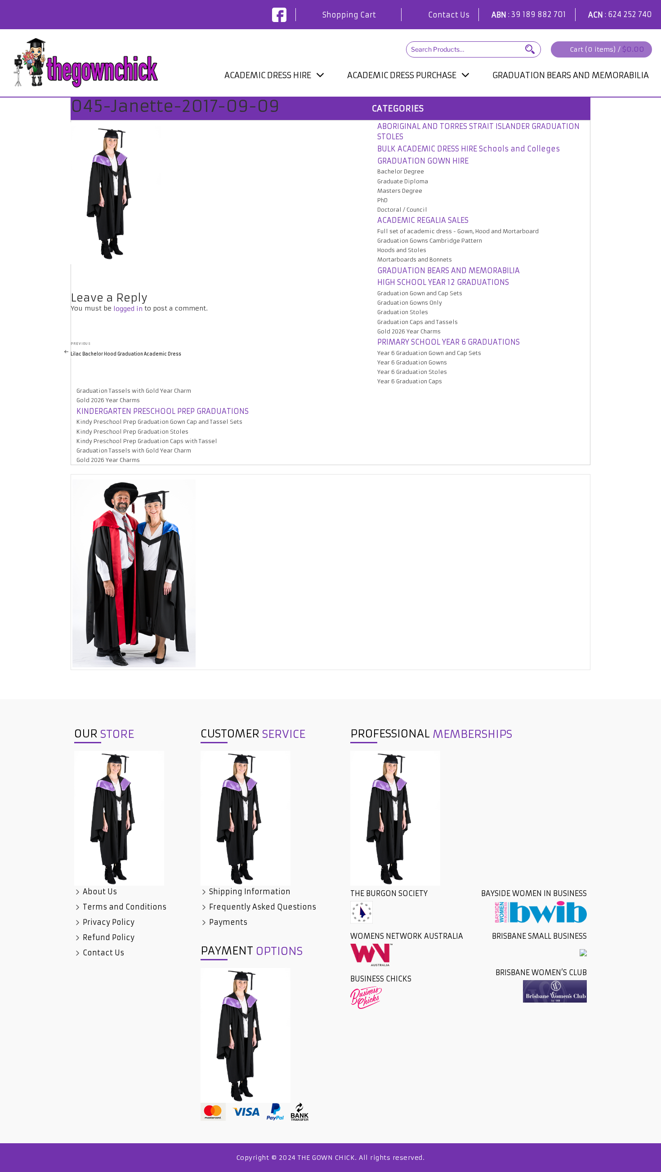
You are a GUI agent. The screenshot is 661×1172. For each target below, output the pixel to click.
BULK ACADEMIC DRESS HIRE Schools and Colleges (468, 148)
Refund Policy (107, 937)
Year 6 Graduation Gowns (412, 362)
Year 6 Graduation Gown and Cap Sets (429, 353)
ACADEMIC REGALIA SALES (423, 220)
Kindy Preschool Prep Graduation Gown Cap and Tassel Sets (159, 421)
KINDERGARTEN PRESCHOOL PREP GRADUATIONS (162, 411)
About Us (99, 891)
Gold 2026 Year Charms (409, 331)
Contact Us (448, 14)
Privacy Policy (107, 922)
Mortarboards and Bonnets (414, 259)
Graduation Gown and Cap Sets (419, 293)
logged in (128, 309)
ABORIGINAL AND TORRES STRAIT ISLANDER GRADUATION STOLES (478, 131)
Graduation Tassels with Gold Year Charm (133, 390)
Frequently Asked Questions (261, 906)
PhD (382, 200)
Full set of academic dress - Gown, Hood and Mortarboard (458, 231)
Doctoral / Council (260, 94)
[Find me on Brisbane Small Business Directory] (583, 952)
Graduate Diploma (402, 181)
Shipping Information (248, 891)
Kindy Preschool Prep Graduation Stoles (132, 431)
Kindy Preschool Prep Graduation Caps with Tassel (146, 441)
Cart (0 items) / (607, 49)
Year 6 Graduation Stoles (412, 371)
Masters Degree (399, 190)
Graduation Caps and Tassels (417, 322)
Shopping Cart (349, 14)
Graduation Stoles (402, 312)
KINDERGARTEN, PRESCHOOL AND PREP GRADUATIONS (406, 99)
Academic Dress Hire (267, 75)
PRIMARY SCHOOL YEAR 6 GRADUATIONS (448, 341)
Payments (227, 922)
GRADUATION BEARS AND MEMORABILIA (570, 75)
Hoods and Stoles (401, 250)
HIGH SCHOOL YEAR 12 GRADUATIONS (443, 282)
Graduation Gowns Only (409, 302)
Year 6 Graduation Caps (409, 381)
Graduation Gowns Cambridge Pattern (429, 240)
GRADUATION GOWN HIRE (423, 160)
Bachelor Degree (400, 171)
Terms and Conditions (123, 906)
